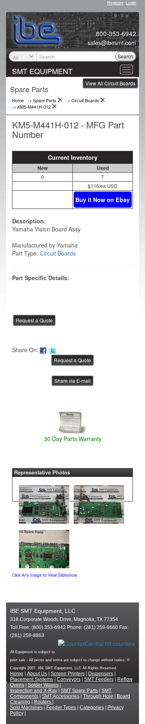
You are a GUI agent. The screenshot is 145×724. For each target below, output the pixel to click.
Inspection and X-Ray (33, 690)
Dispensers (100, 674)
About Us (37, 674)
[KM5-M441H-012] (44, 503)
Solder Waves (43, 685)
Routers (43, 702)
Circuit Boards (58, 253)
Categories (92, 707)
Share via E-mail (72, 380)
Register (115, 2)
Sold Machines (26, 707)
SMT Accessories (60, 696)
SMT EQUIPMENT (42, 71)
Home (16, 674)
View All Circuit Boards (110, 83)
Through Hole (98, 696)
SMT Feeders (99, 679)
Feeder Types (61, 707)
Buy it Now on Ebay (102, 200)
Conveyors (69, 679)
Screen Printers (68, 674)
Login (131, 2)
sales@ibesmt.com (112, 43)
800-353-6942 (116, 33)
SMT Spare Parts (79, 690)
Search (125, 56)
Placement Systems (31, 679)
